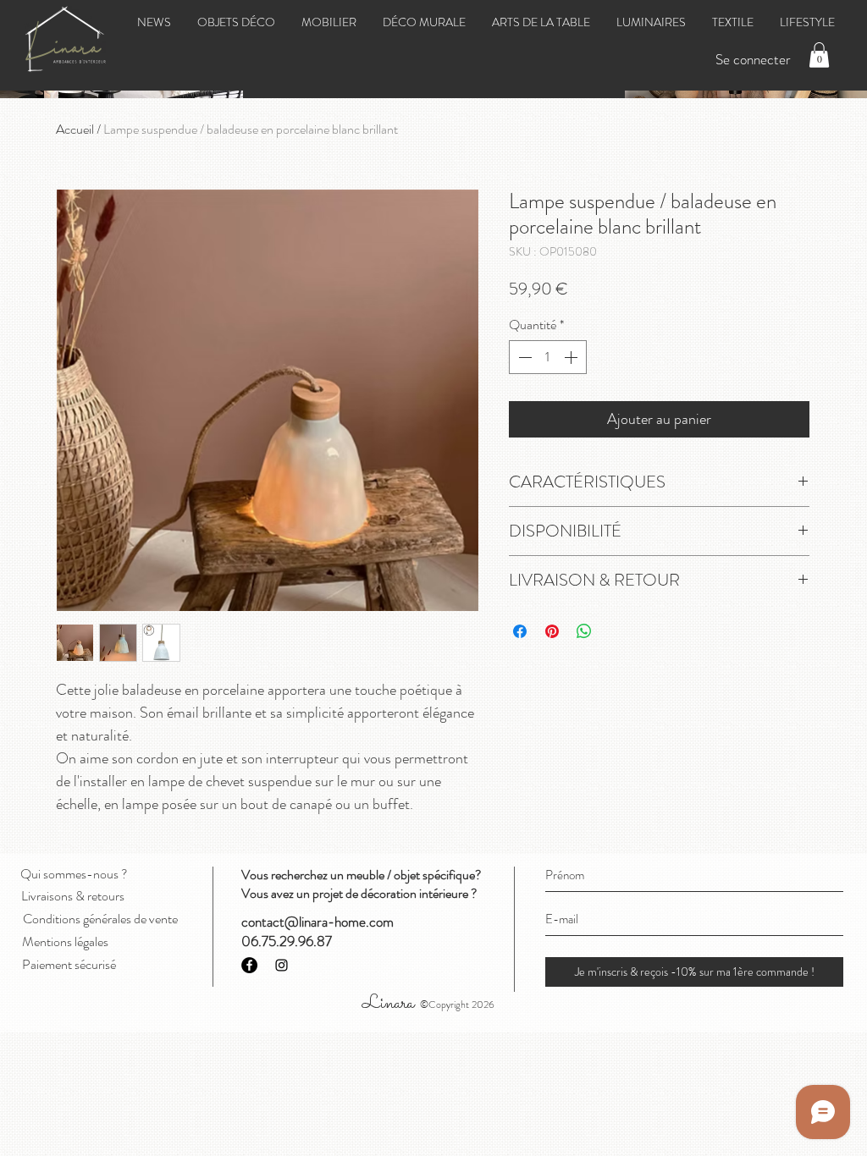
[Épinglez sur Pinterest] (552, 631)
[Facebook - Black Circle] (249, 965)
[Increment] (572, 357)
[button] (819, 55)
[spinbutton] (548, 357)
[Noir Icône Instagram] (281, 965)
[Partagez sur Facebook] (520, 631)
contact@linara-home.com (317, 921)
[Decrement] (523, 357)
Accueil (75, 129)
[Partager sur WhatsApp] (584, 631)
